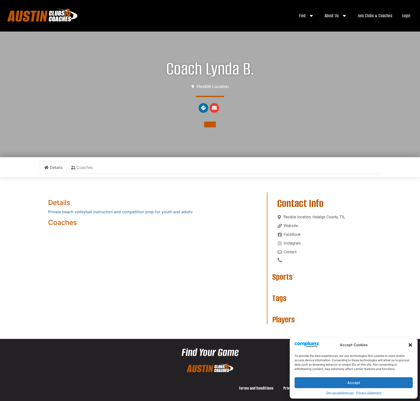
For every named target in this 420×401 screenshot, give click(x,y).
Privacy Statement (368, 392)
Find (302, 15)
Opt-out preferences (340, 392)
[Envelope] (214, 108)
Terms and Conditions (256, 388)
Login (406, 15)
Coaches (62, 222)
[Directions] (203, 108)
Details (59, 202)
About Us (331, 15)
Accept (353, 382)
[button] (410, 345)
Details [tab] (56, 167)
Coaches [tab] (85, 167)
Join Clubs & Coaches (375, 15)
